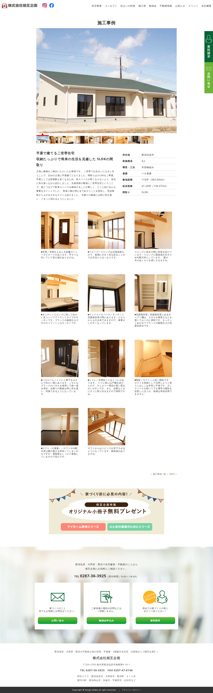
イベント (193, 5)
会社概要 (206, 5)
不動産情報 (166, 5)
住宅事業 (97, 5)
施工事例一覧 (159, 474)
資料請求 (155, 620)
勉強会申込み (106, 620)
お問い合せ (57, 620)
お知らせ (180, 5)
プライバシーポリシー (131, 690)
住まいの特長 (127, 5)
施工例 (142, 5)
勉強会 (153, 5)
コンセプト (111, 5)
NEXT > (173, 474)
